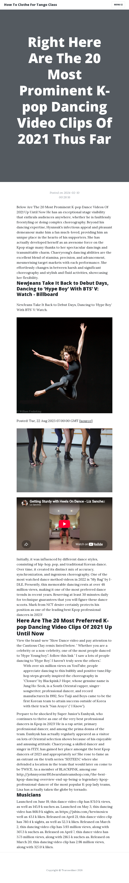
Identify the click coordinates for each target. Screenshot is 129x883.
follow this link (61, 655)
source (85, 421)
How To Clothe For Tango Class (30, 4)
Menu (117, 4)
